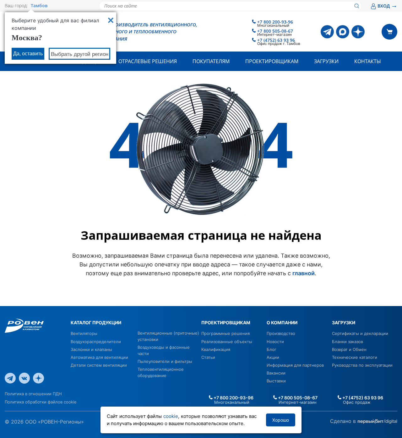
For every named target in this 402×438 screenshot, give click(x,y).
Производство (281, 333)
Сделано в (343, 421)
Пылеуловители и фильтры (165, 361)
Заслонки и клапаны (91, 349)
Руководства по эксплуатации (362, 365)
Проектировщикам (271, 61)
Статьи (208, 357)
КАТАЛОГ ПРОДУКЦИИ (96, 322)
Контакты (367, 61)
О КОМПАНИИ (282, 322)
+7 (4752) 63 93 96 (276, 40)
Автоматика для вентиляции (99, 357)
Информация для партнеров (295, 365)
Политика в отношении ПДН (33, 393)
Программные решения (225, 333)
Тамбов (39, 5)
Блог (271, 349)
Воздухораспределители (96, 341)
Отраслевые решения (147, 61)
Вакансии (276, 372)
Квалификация (215, 349)
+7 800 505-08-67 (275, 31)
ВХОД (387, 6)
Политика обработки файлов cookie (41, 401)
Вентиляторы (84, 333)
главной (303, 273)
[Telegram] (327, 31)
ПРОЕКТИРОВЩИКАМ (225, 322)
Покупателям (211, 61)
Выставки (276, 380)
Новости (275, 341)
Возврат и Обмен (349, 349)
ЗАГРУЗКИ (343, 322)
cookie (170, 416)
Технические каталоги (354, 357)
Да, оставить (28, 53)
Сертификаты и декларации (360, 333)
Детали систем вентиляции (99, 365)
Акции (273, 357)
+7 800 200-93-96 (275, 22)
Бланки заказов (347, 341)
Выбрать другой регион (79, 54)
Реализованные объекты (226, 341)
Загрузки (326, 61)
